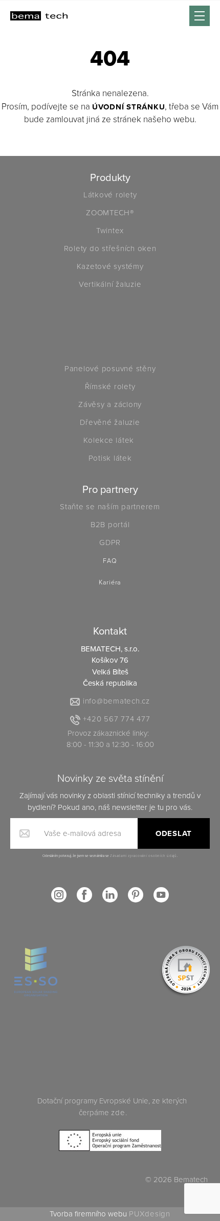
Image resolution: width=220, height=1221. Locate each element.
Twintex (110, 230)
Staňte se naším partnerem (110, 506)
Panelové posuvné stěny (110, 368)
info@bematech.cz (116, 701)
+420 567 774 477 (116, 718)
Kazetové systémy (110, 266)
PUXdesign (149, 1213)
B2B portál (110, 524)
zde (118, 1112)
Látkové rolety (110, 194)
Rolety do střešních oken (110, 248)
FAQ (110, 561)
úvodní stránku (128, 106)
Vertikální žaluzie (110, 284)
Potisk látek (110, 458)
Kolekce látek (110, 440)
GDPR (110, 542)
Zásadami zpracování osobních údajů (143, 856)
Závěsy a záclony (110, 404)
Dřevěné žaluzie (110, 422)
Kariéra (110, 582)
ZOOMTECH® (110, 212)
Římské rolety (110, 386)
